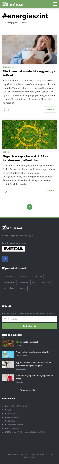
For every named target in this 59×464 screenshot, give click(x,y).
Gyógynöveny (10, 276)
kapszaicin (45, 282)
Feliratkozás (29, 326)
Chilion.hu (37, 276)
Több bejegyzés (27, 390)
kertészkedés (9, 288)
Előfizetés (10, 421)
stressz (23, 288)
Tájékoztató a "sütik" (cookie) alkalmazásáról (25, 432)
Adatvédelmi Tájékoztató (17, 406)
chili (34, 282)
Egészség (6, 152)
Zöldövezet (21, 369)
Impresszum (11, 413)
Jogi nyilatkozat (13, 428)
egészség (24, 276)
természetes (9, 282)
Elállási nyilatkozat (14, 424)
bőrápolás (23, 282)
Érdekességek (8, 67)
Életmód (19, 345)
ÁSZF (8, 409)
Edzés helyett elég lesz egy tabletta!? (33, 352)
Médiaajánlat (12, 417)
